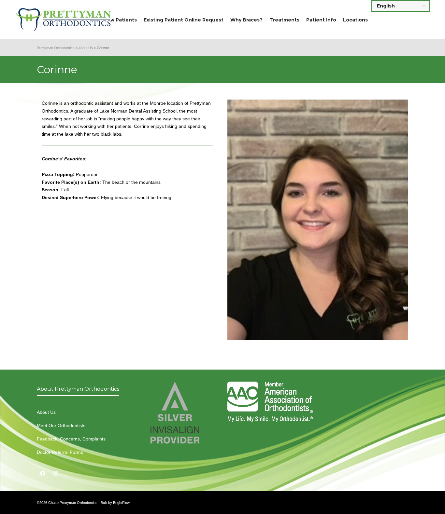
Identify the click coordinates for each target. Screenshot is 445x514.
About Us (46, 412)
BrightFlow (121, 503)
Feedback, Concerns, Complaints (71, 438)
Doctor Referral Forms (60, 452)
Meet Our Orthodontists (61, 425)
